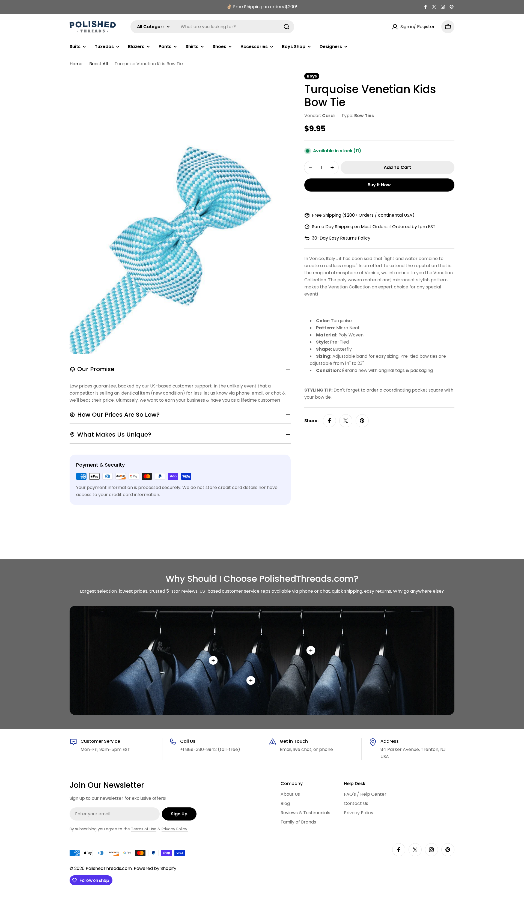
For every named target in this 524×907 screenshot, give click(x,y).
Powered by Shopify (155, 868)
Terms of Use (143, 829)
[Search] (286, 26)
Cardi (328, 115)
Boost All (98, 64)
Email (285, 749)
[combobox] (212, 26)
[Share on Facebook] (329, 420)
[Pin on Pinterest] (362, 420)
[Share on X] (345, 420)
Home (76, 64)
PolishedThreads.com (109, 868)
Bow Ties (364, 115)
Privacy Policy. (175, 829)
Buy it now (379, 185)
